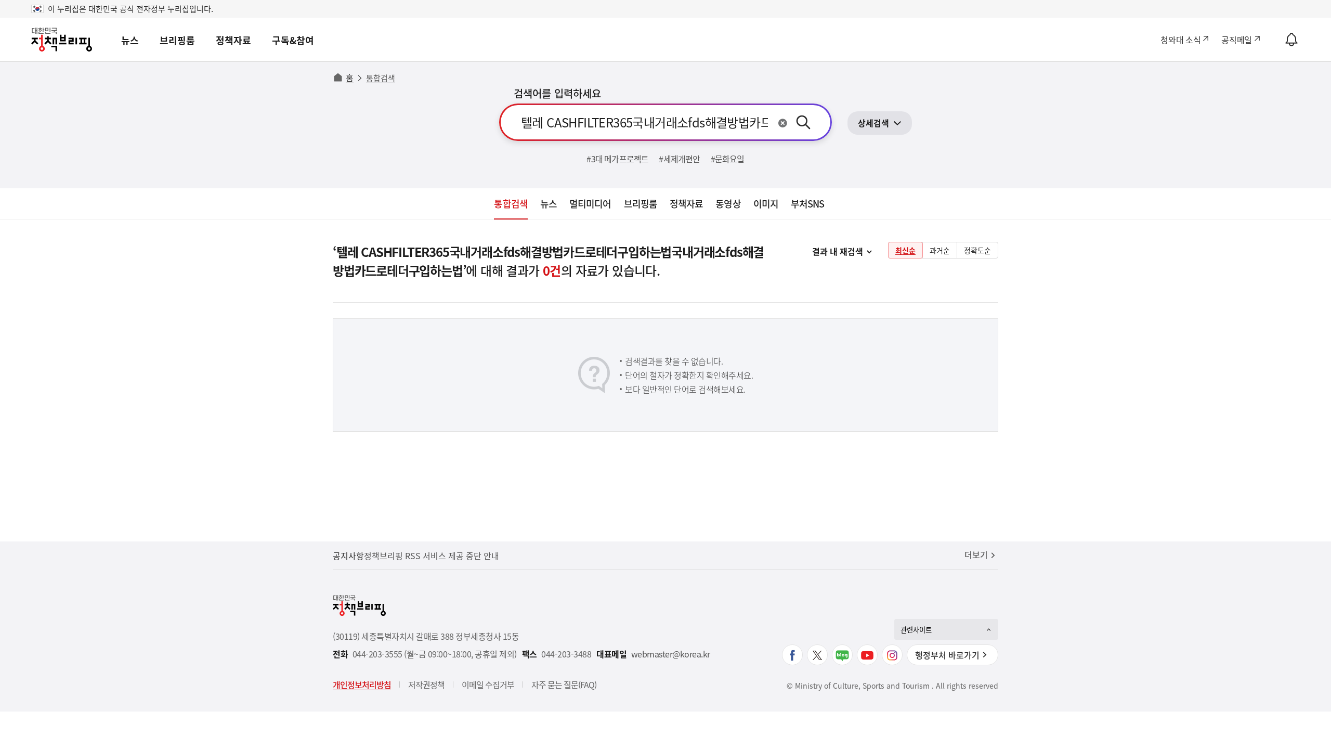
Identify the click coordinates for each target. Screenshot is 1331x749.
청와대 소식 (1180, 39)
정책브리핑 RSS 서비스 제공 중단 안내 (431, 555)
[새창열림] (792, 654)
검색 (803, 122)
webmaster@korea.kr (670, 654)
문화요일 (730, 158)
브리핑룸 (177, 40)
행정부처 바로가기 (947, 655)
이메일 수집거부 (488, 684)
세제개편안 (681, 158)
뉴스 (130, 40)
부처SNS (808, 204)
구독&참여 (293, 40)
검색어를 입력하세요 (557, 93)
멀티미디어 (590, 204)
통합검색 (510, 204)
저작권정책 (426, 684)
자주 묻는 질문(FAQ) (563, 684)
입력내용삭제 (782, 123)
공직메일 (1236, 39)
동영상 (727, 204)
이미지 (765, 204)
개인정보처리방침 (362, 684)
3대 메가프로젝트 (620, 158)
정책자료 (233, 40)
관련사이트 (916, 630)
